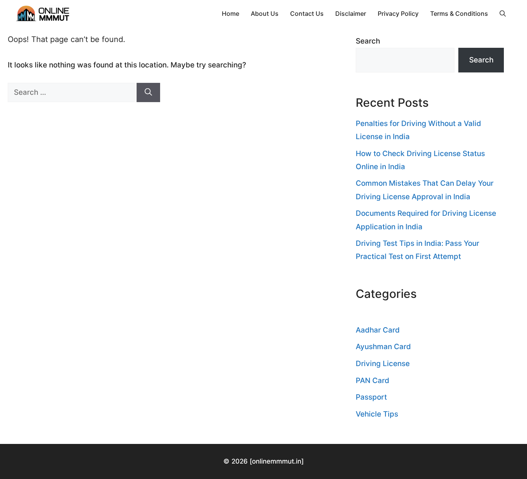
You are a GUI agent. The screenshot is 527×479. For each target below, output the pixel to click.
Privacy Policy (398, 13)
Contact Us (307, 13)
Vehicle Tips (377, 414)
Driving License (383, 363)
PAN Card (372, 380)
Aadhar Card (378, 330)
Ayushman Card (383, 346)
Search (368, 41)
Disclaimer (350, 13)
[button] (503, 13)
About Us (265, 13)
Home (230, 13)
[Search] (148, 93)
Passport (371, 397)
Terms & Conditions (459, 13)
